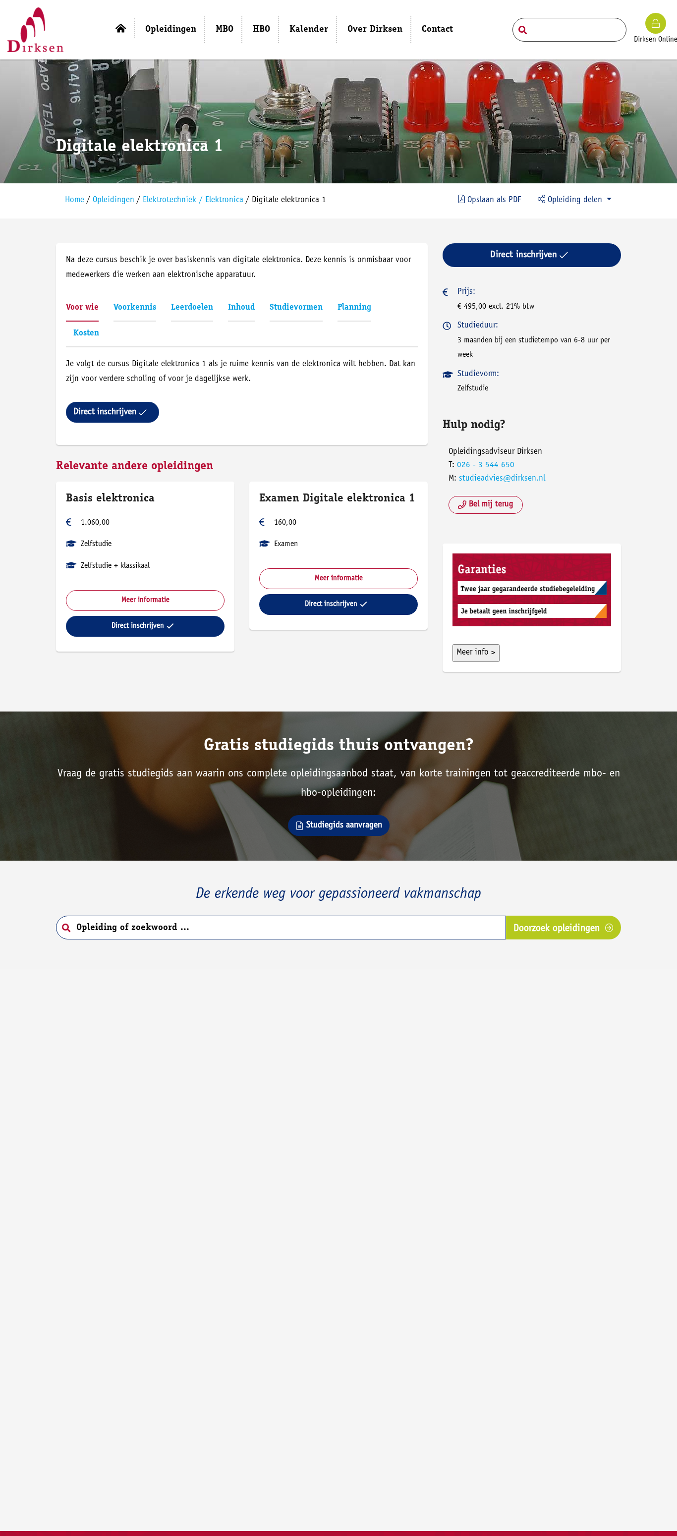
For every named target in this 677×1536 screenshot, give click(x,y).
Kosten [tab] (86, 333)
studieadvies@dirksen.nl (502, 479)
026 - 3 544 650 (485, 465)
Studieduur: (477, 326)
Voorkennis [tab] (134, 308)
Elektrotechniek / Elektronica (193, 200)
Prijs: (466, 292)
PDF (494, 200)
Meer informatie (145, 600)
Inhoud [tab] (241, 308)
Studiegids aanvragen (344, 825)
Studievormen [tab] (296, 308)
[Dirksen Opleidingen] (35, 29)
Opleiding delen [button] (575, 200)
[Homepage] (121, 28)
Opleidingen (113, 200)
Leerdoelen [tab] (192, 308)
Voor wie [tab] (82, 308)
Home (74, 200)
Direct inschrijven (104, 412)
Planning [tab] (354, 308)
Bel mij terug (491, 504)
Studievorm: (478, 374)
